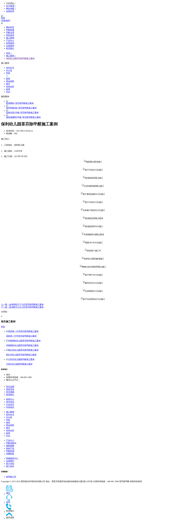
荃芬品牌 (10, 387)
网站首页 (10, 27)
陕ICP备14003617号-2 (151, 481)
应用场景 (10, 43)
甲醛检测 (10, 30)
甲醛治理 (10, 32)
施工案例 (10, 38)
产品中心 (10, 40)
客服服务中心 (12, 458)
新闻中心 (10, 399)
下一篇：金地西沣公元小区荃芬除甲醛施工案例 (22, 307)
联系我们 (10, 48)
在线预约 (10, 46)
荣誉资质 (10, 35)
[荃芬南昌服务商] (93, 16)
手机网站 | (11, 3)
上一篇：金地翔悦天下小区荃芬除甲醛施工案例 (22, 304)
